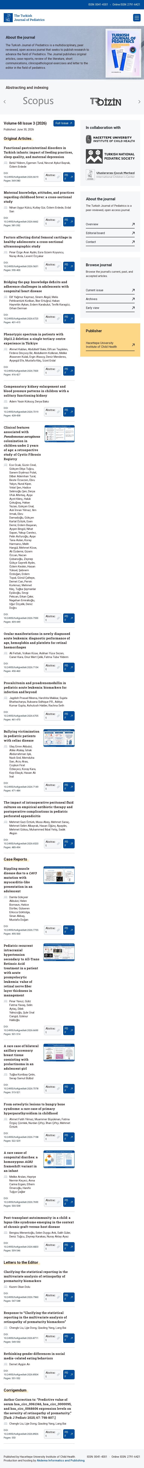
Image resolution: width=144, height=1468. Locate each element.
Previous (5, 102)
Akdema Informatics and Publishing (61, 1460)
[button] (137, 17)
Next (139, 102)
